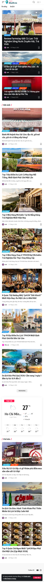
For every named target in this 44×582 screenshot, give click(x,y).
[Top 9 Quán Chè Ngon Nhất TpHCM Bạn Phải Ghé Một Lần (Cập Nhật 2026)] (22, 534)
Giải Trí (15, 63)
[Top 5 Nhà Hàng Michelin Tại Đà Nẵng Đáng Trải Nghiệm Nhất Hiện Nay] (22, 200)
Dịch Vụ (14, 545)
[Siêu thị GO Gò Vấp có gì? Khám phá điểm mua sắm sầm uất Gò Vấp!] (22, 454)
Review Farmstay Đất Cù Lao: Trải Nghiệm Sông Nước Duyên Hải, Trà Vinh (21, 41)
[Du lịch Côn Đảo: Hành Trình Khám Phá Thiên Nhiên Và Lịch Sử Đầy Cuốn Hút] (22, 494)
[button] (37, 577)
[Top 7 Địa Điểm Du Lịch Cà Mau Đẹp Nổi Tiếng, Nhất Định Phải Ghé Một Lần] (22, 160)
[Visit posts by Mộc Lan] (3, 345)
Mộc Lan (7, 345)
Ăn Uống (8, 63)
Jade (8, 47)
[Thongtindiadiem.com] (12, 2)
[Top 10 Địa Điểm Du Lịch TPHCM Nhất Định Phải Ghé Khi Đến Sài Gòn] (22, 321)
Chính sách (27, 576)
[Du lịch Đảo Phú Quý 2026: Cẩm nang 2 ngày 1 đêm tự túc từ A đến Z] (22, 361)
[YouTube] (37, 570)
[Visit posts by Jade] (5, 48)
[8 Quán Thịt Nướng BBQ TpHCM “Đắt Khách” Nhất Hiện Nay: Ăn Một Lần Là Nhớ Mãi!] (22, 281)
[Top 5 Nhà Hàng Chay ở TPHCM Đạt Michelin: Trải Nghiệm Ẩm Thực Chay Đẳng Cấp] (22, 240)
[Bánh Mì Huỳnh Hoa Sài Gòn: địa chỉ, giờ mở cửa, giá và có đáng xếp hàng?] (22, 120)
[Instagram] (40, 570)
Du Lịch (7, 35)
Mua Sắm (23, 63)
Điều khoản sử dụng (10, 578)
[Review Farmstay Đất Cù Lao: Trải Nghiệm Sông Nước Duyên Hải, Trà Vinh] (22, 22)
